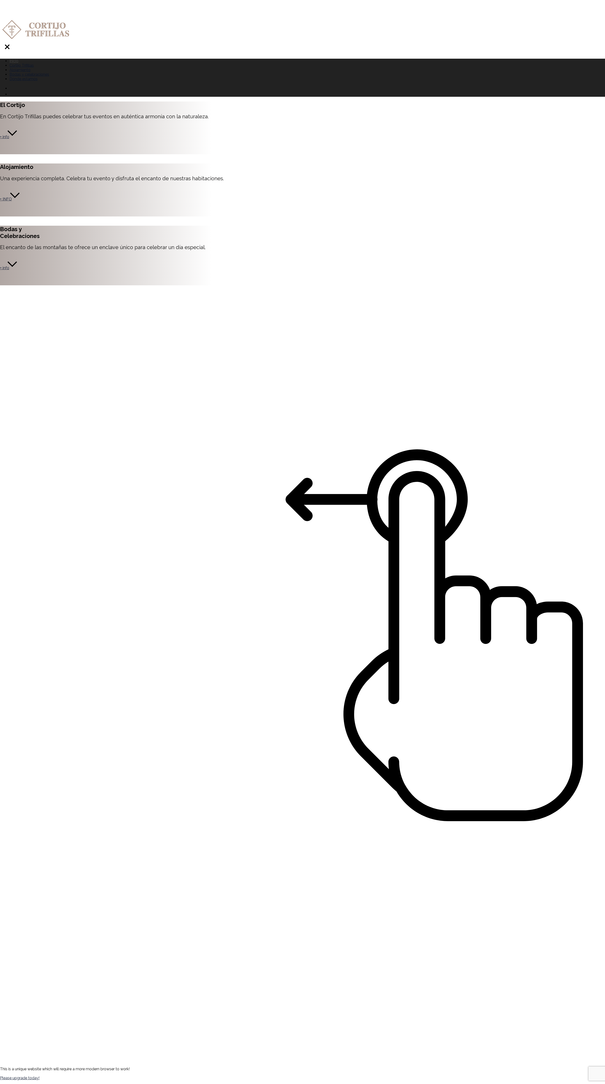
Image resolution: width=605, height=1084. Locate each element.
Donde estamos (23, 79)
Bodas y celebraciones (29, 74)
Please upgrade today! (19, 1078)
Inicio (13, 61)
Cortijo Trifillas (21, 65)
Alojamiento (19, 70)
